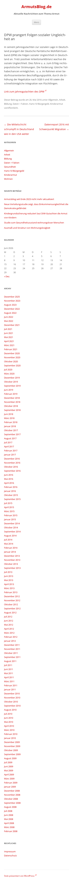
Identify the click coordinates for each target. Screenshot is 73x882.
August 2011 (10, 661)
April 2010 (9, 725)
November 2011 (12, 648)
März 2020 (9, 373)
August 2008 (10, 806)
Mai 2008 (8, 819)
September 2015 (12, 499)
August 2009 (10, 758)
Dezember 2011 (12, 644)
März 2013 (9, 588)
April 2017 (9, 446)
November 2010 (12, 697)
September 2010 (12, 705)
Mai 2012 (8, 624)
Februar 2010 (10, 734)
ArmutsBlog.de (36, 6)
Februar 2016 (10, 487)
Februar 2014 (10, 547)
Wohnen (8, 178)
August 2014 (10, 535)
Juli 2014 (8, 539)
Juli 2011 (8, 665)
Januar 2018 (10, 426)
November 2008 (12, 794)
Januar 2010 (10, 738)
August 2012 (10, 612)
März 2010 (9, 729)
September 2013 (12, 567)
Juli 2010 (8, 713)
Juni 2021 (8, 333)
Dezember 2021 (12, 325)
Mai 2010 (8, 721)
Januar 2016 (10, 491)
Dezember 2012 (12, 596)
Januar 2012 (10, 640)
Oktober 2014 (11, 527)
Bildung (8, 103)
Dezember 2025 (12, 296)
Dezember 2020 (12, 353)
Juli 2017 (8, 442)
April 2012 (9, 628)
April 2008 (9, 823)
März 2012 (9, 632)
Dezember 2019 (12, 377)
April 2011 (9, 677)
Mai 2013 (8, 580)
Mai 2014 (8, 543)
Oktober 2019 (11, 381)
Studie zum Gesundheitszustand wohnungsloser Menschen (34, 222)
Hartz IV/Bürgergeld (39, 103)
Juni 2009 (8, 766)
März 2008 (9, 827)
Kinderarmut (56, 103)
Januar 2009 (10, 786)
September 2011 (12, 657)
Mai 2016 (8, 478)
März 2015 (9, 511)
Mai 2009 (8, 770)
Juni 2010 (8, 717)
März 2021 (9, 345)
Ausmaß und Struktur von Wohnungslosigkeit (27, 227)
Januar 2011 (10, 689)
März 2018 (9, 418)
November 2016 (12, 462)
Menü (36, 22)
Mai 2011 (8, 673)
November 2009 (12, 746)
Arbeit (62, 99)
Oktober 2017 (11, 430)
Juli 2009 (8, 762)
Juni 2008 (8, 815)
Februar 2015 (10, 515)
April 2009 (9, 774)
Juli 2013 (8, 572)
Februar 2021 (10, 349)
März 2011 (9, 681)
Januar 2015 (10, 519)
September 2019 (12, 385)
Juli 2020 (8, 369)
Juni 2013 (8, 576)
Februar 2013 (10, 592)
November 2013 (12, 559)
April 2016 (9, 482)
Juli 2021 (8, 329)
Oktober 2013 (11, 563)
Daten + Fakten (20, 103)
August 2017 (10, 438)
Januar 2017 (10, 454)
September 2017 (12, 434)
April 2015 (9, 507)
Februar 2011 (10, 685)
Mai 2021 (8, 337)
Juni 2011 (8, 669)
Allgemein (53, 99)
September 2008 (12, 802)
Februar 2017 (10, 450)
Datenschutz (10, 855)
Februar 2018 (10, 422)
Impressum (10, 851)
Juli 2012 (8, 616)
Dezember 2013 (12, 555)
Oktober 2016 (11, 466)
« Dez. (7, 276)
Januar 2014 (10, 551)
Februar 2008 (10, 831)
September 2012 (12, 608)
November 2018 (12, 401)
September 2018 (12, 410)
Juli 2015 (8, 503)
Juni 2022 (8, 316)
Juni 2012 (8, 620)
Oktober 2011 (11, 653)
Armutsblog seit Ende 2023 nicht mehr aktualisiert (29, 199)
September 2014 (12, 531)
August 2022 (10, 312)
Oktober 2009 (11, 750)
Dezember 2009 (12, 742)
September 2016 (12, 470)
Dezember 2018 (12, 397)
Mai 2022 (8, 320)
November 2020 (12, 357)
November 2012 (12, 600)
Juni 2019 (8, 389)
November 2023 (12, 300)
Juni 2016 (8, 474)
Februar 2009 (10, 782)
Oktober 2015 (11, 495)
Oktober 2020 (11, 361)
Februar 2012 (10, 636)
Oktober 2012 (11, 604)
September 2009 (12, 754)
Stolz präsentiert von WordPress (19, 875)
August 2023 (10, 304)
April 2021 (9, 341)
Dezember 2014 (12, 523)
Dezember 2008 (12, 790)
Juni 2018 (8, 414)
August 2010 (10, 709)
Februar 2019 (10, 393)
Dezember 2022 (12, 308)
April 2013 (9, 584)
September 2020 (12, 365)
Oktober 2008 (11, 798)
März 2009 (9, 778)
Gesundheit (10, 166)
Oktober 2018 (11, 406)
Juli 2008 (8, 810)
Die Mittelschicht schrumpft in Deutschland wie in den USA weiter (19, 129)
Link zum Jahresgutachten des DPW (24, 91)
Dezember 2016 (12, 458)
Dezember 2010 (12, 693)
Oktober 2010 (11, 701)
